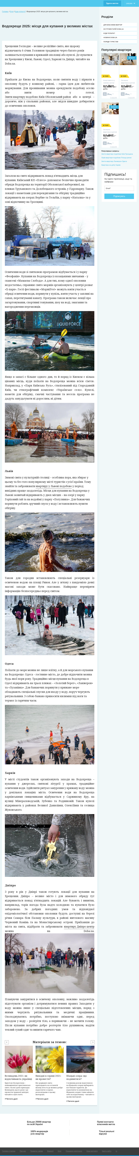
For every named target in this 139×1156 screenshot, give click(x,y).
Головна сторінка (8, 1151)
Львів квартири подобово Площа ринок (116, 158)
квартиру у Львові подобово (54, 486)
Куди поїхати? (109, 33)
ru (116, 1151)
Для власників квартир (112, 25)
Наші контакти (92, 1151)
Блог (59, 1151)
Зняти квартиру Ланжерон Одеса (114, 161)
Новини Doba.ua (110, 37)
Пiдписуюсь (119, 196)
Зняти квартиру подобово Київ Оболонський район (38, 97)
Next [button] (93, 1042)
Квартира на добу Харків (110, 165)
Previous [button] (7, 1042)
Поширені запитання (74, 1151)
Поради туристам (110, 42)
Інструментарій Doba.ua (113, 29)
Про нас (23, 1151)
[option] (18, 1073)
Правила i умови (36, 1151)
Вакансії (50, 1151)
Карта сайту (106, 1151)
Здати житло (112, 3)
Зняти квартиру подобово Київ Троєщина (117, 154)
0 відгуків (113, 97)
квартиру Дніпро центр (79, 926)
